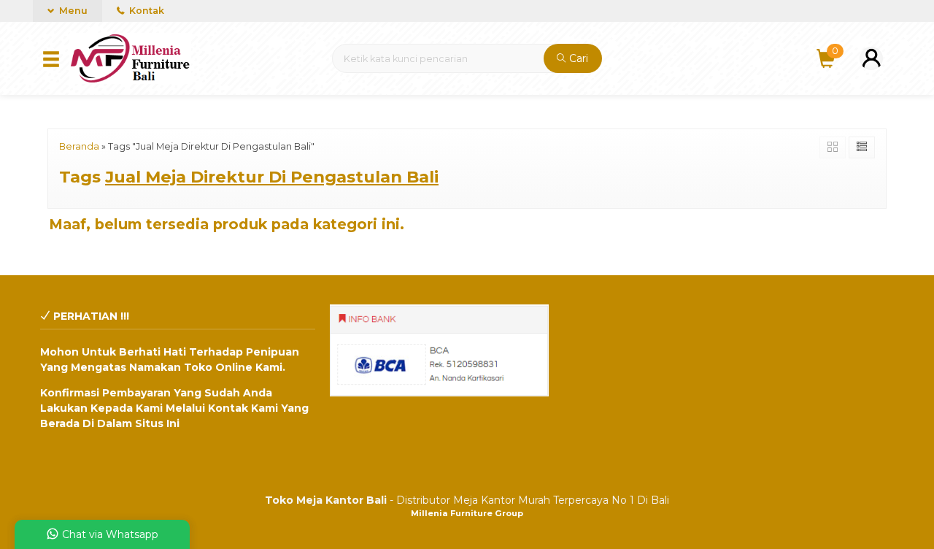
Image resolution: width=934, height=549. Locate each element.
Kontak (145, 10)
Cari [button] (577, 58)
